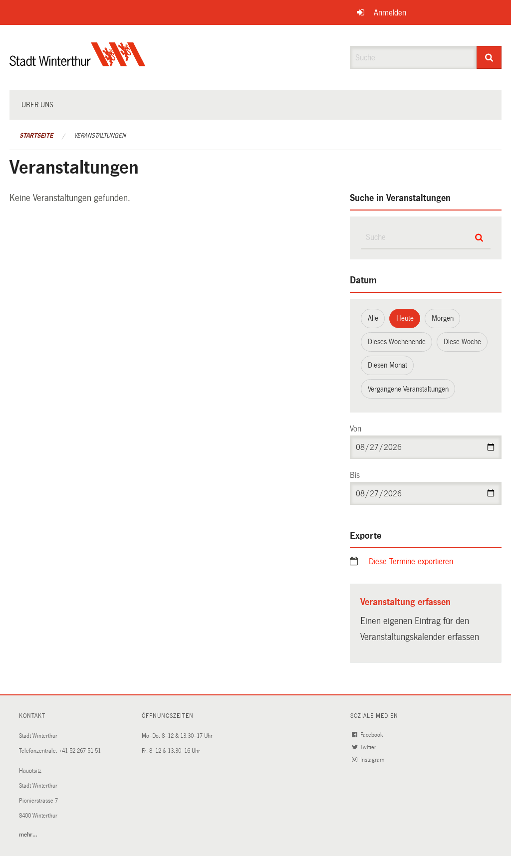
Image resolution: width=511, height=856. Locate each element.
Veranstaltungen (100, 135)
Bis (355, 475)
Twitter (369, 747)
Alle (373, 318)
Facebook (372, 735)
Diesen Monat (387, 365)
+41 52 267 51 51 (80, 751)
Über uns (37, 105)
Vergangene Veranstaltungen (408, 389)
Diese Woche (462, 342)
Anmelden (390, 12)
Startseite (36, 135)
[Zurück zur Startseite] (77, 62)
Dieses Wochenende (397, 342)
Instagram (373, 760)
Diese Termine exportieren (411, 561)
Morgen (443, 318)
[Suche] (489, 57)
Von (355, 429)
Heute (405, 318)
